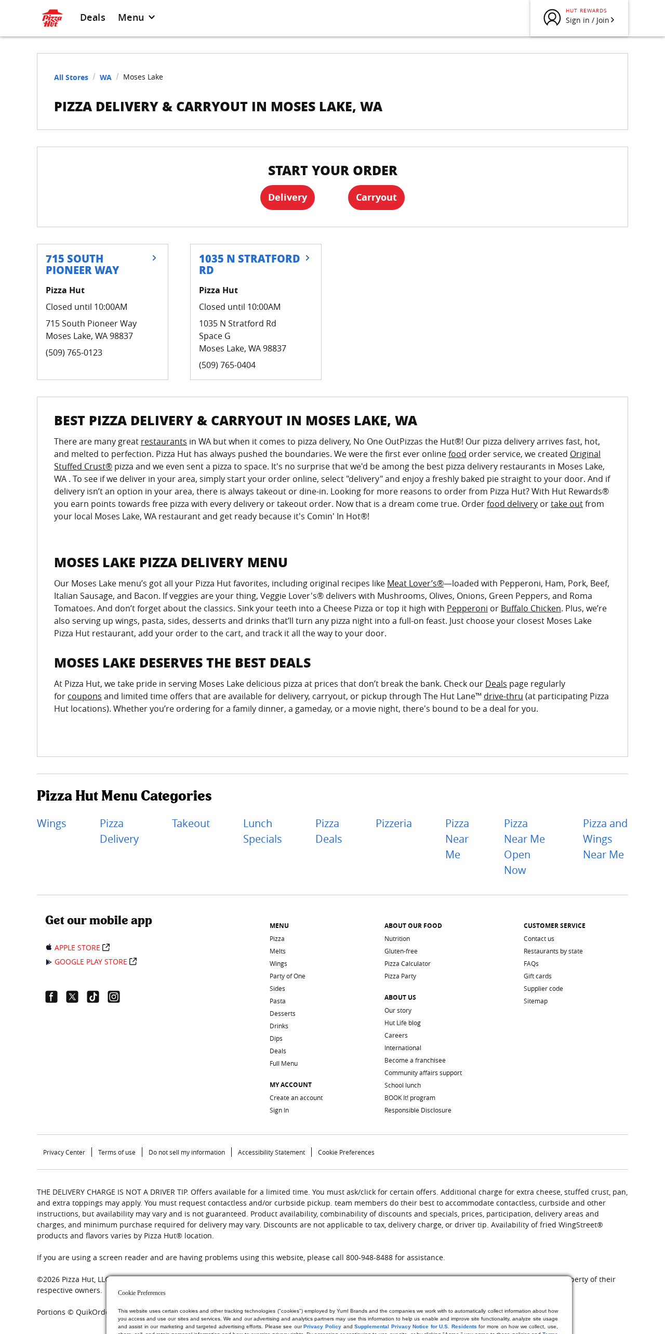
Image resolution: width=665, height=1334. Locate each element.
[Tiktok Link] (97, 996)
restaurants (164, 441)
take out (567, 503)
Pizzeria (394, 823)
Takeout (191, 823)
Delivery (287, 197)
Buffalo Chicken (531, 608)
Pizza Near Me (457, 838)
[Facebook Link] (55, 996)
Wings (51, 823)
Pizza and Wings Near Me (605, 838)
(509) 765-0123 (74, 352)
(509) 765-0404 (227, 365)
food (457, 454)
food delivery (512, 503)
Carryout (376, 197)
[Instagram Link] (118, 996)
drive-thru (503, 696)
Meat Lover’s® (415, 583)
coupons (85, 696)
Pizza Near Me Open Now (524, 846)
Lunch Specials (262, 831)
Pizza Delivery (119, 831)
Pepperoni (467, 608)
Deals (92, 17)
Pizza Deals (328, 831)
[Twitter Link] (76, 996)
